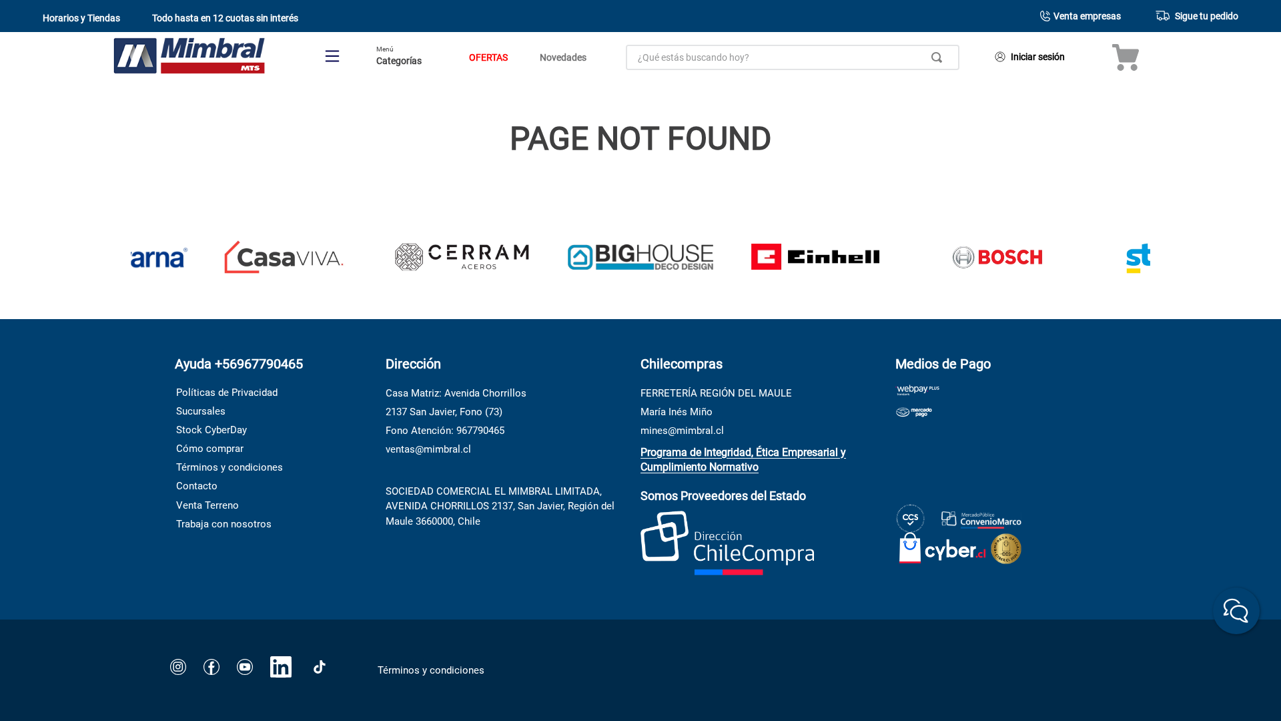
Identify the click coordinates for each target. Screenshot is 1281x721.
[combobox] (792, 57)
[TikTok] (319, 667)
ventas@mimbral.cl (428, 449)
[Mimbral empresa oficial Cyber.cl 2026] (942, 545)
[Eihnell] (819, 258)
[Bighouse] (640, 258)
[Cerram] (461, 258)
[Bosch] (997, 258)
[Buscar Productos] (939, 57)
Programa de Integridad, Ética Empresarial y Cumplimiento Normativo (743, 459)
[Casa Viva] (283, 258)
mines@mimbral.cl (682, 431)
